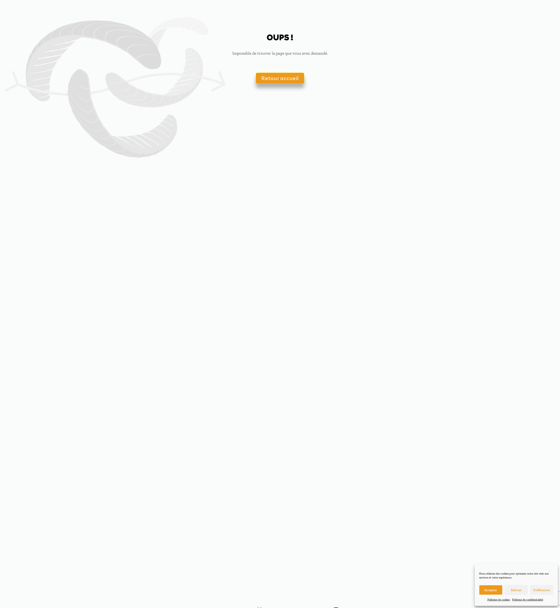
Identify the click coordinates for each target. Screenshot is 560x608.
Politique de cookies (498, 599)
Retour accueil (280, 78)
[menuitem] (350, 9)
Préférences (541, 590)
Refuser (516, 590)
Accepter (490, 590)
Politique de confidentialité (527, 599)
